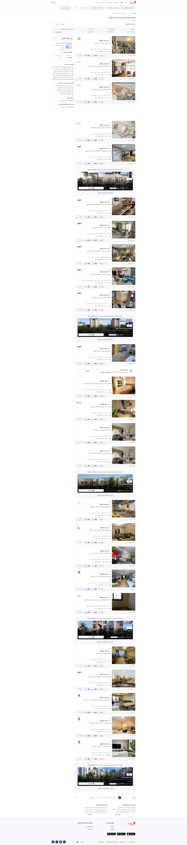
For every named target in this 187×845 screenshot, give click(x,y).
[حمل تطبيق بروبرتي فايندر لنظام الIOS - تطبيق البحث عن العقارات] (131, 834)
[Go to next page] (76, 797)
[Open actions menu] (77, 55)
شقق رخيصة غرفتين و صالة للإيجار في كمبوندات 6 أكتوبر (124, 810)
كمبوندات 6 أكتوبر (127, 8)
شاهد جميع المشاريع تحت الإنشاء (105, 193)
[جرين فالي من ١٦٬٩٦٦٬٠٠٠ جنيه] (105, 181)
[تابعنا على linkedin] (53, 842)
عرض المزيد (59, 32)
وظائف (112, 829)
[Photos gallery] (123, 45)
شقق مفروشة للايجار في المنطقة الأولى (65, 88)
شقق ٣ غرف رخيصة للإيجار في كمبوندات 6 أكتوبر (125, 812)
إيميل (93, 55)
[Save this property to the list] (80, 55)
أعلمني (87, 371)
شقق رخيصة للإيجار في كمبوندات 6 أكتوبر (127, 808)
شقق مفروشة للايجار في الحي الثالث (66, 92)
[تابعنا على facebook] (60, 842)
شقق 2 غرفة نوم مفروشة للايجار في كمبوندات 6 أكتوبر (63, 67)
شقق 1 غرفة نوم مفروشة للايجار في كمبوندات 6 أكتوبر (63, 73)
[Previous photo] (113, 44)
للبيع (126, 2)
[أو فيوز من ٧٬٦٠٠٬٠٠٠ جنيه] (105, 630)
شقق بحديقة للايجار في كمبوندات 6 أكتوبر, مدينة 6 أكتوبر (95, 812)
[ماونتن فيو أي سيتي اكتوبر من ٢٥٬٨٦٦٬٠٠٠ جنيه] (105, 327)
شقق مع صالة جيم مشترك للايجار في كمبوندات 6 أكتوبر (96, 808)
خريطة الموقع (102, 842)
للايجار (121, 2)
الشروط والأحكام (132, 842)
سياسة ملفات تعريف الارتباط (112, 842)
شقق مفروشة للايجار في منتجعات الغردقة (65, 90)
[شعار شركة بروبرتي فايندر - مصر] (133, 2)
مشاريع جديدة (116, 2)
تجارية (110, 2)
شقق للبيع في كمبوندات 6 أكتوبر (67, 100)
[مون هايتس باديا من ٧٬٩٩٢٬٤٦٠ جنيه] (105, 776)
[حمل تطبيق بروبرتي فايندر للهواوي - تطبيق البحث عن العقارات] (111, 834)
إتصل (100, 55)
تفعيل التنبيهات (129, 24)
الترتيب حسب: (62, 24)
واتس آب (86, 55)
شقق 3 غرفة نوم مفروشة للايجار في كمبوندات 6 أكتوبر (63, 69)
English (82, 842)
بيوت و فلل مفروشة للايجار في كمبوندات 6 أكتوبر (64, 71)
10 (90, 797)
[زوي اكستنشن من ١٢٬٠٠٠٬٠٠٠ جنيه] (105, 483)
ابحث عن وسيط (104, 2)
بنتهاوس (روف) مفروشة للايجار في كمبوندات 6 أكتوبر (63, 79)
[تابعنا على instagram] (64, 842)
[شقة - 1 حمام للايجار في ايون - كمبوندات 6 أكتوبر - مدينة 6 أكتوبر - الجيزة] (105, 750)
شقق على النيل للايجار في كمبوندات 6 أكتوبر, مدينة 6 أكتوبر (95, 810)
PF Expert (90, 829)
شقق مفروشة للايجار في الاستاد (67, 94)
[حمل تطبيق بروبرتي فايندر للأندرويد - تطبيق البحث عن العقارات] (121, 834)
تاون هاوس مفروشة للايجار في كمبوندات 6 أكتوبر (64, 77)
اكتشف (97, 2)
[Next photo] (134, 44)
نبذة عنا (112, 827)
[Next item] (54, 52)
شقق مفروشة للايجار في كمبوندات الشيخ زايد (64, 86)
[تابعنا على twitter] (57, 842)
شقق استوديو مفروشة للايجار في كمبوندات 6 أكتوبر (63, 75)
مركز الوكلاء (90, 827)
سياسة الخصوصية (123, 842)
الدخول (53, 2)
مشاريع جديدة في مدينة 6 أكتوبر (67, 107)
